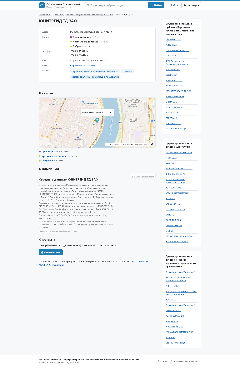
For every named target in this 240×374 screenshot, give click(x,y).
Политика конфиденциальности (186, 361)
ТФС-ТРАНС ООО (173, 39)
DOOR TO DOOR (173, 220)
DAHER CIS (171, 214)
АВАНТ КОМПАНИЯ (175, 316)
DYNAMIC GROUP (174, 225)
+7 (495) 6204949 (79, 55)
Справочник (45, 14)
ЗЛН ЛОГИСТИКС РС (175, 174)
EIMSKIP (169, 231)
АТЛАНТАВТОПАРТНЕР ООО (179, 91)
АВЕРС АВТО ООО (174, 80)
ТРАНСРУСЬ (171, 55)
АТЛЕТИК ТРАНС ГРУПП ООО (179, 168)
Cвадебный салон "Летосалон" (180, 272)
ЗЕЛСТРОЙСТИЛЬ (174, 107)
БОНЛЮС (170, 337)
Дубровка (47, 160)
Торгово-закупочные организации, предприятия (95, 76)
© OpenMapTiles (123, 144)
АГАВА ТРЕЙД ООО (174, 326)
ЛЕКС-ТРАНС (171, 118)
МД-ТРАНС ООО (173, 123)
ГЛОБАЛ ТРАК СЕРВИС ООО (179, 152)
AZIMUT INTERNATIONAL (177, 193)
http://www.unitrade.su (82, 65)
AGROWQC (171, 299)
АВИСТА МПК (172, 321)
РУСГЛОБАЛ (171, 45)
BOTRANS (170, 198)
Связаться (162, 361)
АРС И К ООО (172, 286)
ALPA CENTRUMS (173, 187)
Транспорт (58, 14)
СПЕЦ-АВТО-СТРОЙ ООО (177, 50)
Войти (174, 5)
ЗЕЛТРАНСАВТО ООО (176, 112)
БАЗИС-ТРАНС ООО (175, 96)
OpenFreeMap (111, 144)
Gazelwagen (171, 75)
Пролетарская (50, 151)
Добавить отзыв (50, 252)
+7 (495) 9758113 (79, 51)
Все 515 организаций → (177, 241)
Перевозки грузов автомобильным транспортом (89, 14)
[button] (97, 120)
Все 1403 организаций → (178, 128)
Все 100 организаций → (177, 342)
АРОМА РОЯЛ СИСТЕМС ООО (179, 332)
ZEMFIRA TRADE (173, 310)
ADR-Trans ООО (173, 69)
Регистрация (191, 5)
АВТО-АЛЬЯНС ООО (175, 85)
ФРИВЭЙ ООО (172, 163)
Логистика (127, 71)
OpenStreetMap (144, 144)
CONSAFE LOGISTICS (175, 209)
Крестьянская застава (54, 156)
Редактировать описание (143, 176)
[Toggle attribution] (152, 144)
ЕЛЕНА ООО (171, 101)
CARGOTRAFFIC (173, 204)
